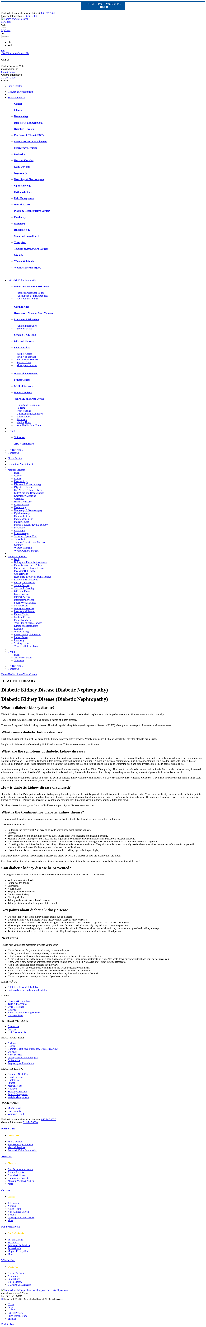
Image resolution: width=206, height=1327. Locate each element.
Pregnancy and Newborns (21, 1063)
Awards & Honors (17, 1175)
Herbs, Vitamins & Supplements (24, 1012)
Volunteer (19, 660)
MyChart (5, 30)
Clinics (17, 478)
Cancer (17, 475)
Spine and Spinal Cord (25, 536)
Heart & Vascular (23, 501)
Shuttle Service (24, 328)
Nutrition (12, 1088)
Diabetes (12, 1051)
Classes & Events (16, 1273)
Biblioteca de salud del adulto (23, 987)
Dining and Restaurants (28, 405)
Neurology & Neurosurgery (28, 510)
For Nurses (13, 1242)
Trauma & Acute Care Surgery (29, 542)
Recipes (12, 1009)
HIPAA (12, 1310)
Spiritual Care (24, 362)
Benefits (12, 1214)
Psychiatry (19, 527)
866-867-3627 (48, 1119)
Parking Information (27, 325)
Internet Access (24, 353)
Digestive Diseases (23, 487)
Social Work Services (27, 359)
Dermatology (21, 481)
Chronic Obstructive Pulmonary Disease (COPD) (33, 1048)
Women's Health (16, 1114)
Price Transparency (17, 1315)
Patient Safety (24, 416)
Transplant (19, 539)
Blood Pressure (15, 1077)
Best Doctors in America (20, 1169)
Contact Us (23, 53)
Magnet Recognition (18, 1251)
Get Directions (9, 53)
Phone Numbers (22, 620)
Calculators (13, 1026)
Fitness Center (21, 614)
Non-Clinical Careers (18, 1211)
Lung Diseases (21, 504)
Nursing (12, 1206)
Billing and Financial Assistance (30, 562)
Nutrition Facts (15, 1015)
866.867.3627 (48, 13)
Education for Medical (19, 1245)
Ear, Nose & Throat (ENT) (28, 490)
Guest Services (21, 594)
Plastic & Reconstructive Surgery (31, 524)
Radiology (19, 530)
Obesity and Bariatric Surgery (23, 1057)
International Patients (24, 611)
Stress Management (18, 1094)
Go (3, 50)
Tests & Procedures (17, 1004)
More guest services (27, 365)
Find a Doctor (15, 86)
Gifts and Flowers (23, 591)
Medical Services (16, 97)
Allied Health (14, 1208)
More (10, 1183)
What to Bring (24, 410)
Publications (14, 1279)
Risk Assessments (17, 1032)
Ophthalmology (22, 513)
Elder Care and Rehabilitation (29, 493)
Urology (18, 545)
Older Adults (14, 1111)
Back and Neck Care (18, 1074)
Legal (11, 1307)
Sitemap (12, 1318)
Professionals (14, 1248)
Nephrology (20, 507)
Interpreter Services (26, 356)
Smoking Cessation (17, 1091)
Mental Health (15, 1085)
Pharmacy (22, 419)
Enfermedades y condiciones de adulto (27, 990)
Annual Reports (16, 1172)
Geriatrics (19, 498)
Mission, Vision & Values (21, 1181)
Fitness (11, 1082)
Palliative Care (21, 521)
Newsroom (13, 1276)
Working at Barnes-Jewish (21, 1217)
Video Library (15, 1281)
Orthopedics (14, 1060)
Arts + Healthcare (23, 657)
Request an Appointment (20, 91)
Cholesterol (13, 1080)
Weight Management (18, 1097)
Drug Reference (16, 1006)
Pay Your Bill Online (27, 298)
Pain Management (23, 519)
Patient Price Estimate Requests (32, 295)
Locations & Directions (26, 579)
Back (16, 472)
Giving (11, 431)
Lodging (21, 407)
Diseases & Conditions (19, 1001)
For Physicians (15, 1239)
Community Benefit (18, 1178)
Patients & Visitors (17, 556)
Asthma (12, 1043)
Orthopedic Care (22, 516)
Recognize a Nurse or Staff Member (32, 576)
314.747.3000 (30, 16)
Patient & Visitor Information (22, 280)
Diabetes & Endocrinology (27, 484)
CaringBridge (21, 573)
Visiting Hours (24, 422)
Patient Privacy (15, 1313)
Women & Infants (23, 547)
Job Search (13, 1203)
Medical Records (22, 617)
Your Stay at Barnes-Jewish (28, 623)
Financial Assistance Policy (30, 292)
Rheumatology (21, 533)
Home (4, 674)
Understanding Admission (30, 413)
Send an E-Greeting (24, 588)
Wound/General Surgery (26, 550)
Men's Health (14, 1108)
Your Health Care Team (29, 425)
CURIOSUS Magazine (19, 1284)
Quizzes (12, 1029)
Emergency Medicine (25, 495)
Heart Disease (15, 1054)
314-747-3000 (30, 1122)
